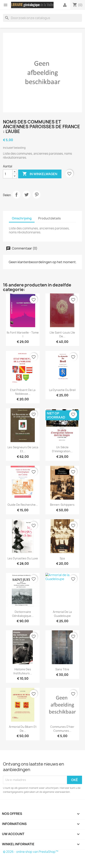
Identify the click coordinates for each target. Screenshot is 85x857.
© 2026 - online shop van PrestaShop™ (30, 852)
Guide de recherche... (23, 505)
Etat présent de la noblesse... (22, 392)
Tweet (26, 195)
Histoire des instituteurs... (22, 671)
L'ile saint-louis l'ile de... (62, 334)
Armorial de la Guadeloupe (62, 614)
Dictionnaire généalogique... (23, 614)
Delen (16, 195)
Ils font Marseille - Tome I (23, 334)
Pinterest (37, 195)
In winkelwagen (39, 173)
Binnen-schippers (62, 505)
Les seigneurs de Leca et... (23, 449)
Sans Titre (62, 669)
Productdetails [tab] (49, 218)
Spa (62, 558)
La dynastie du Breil (62, 390)
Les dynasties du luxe (23, 558)
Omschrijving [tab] (22, 218)
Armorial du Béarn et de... (23, 729)
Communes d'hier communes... (62, 729)
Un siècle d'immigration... (62, 449)
